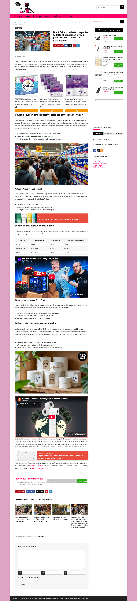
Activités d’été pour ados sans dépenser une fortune (22, 519)
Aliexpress (106, 41)
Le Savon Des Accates (100, 162)
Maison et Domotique (99, 164)
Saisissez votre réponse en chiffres (29, 577)
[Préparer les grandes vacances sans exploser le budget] (42, 505)
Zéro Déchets (57, 16)
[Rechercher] (122, 7)
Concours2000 (97, 165)
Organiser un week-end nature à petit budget (60, 519)
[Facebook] (94, 150)
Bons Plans (69, 16)
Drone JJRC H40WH (109, 35)
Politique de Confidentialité (63, 598)
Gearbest (105, 94)
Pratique (28, 16)
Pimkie (105, 80)
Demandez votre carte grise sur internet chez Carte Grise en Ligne (113, 59)
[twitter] (98, 150)
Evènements (37, 16)
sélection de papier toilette (40, 468)
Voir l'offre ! (118, 38)
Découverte (18, 16)
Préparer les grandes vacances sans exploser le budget (41, 519)
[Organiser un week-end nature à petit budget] (61, 505)
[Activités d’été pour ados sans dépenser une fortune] (23, 505)
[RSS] (101, 150)
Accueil (17, 23)
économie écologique (36, 466)
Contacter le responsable (40, 598)
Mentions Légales (51, 598)
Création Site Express (82, 598)
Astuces (47, 16)
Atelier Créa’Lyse (98, 167)
